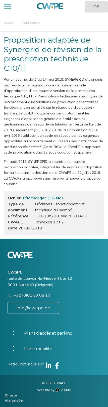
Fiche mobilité (38, 348)
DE (96, 6)
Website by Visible (54, 390)
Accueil (9, 23)
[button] (7, 7)
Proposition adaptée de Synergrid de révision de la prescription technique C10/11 (53, 54)
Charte (11, 395)
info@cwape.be (33, 307)
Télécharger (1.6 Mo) (42, 197)
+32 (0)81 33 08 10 (32, 295)
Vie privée (14, 400)
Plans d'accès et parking (48, 333)
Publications (31, 23)
